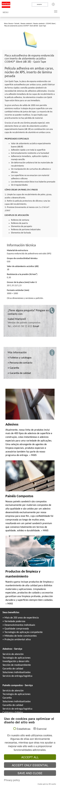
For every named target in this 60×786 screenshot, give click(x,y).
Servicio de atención (13, 654)
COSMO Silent (50, 24)
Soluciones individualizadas (17, 672)
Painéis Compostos (19, 496)
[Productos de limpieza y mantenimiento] (30, 551)
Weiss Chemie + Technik (11, 24)
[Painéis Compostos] (30, 476)
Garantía (7, 698)
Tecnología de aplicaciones (16, 658)
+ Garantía (13, 368)
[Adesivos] (30, 404)
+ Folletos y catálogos (20, 357)
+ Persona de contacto (20, 362)
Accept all (30, 757)
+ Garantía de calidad (19, 373)
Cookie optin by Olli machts (47, 784)
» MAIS (32, 455)
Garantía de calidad (13, 668)
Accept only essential (30, 765)
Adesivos (11, 424)
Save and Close (30, 773)
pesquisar (39, 4)
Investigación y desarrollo (16, 661)
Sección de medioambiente (17, 665)
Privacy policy (12, 780)
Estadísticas (23, 728)
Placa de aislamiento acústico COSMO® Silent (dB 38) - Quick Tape (25, 26)
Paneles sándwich (26, 24)
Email (36, 326)
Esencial (42, 728)
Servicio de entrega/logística (17, 676)
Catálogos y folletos (13, 712)
